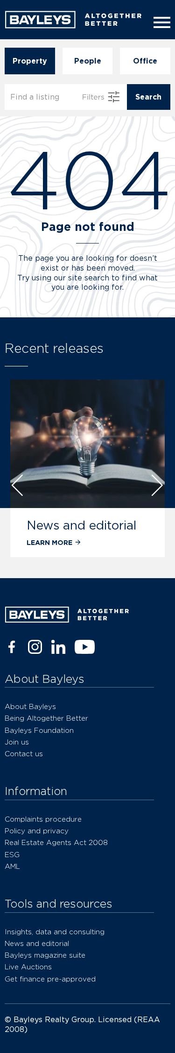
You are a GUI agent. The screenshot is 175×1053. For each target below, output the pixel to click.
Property (30, 61)
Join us (17, 742)
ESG (12, 854)
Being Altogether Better (46, 718)
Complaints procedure (43, 819)
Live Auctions (28, 966)
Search (148, 97)
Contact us (24, 753)
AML (12, 866)
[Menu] (160, 22)
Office (145, 61)
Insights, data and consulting (55, 931)
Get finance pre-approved (50, 978)
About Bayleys (30, 706)
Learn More (49, 542)
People (87, 61)
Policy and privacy (37, 830)
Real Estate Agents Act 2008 (56, 842)
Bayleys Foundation (39, 730)
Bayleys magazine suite (45, 955)
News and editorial (81, 525)
